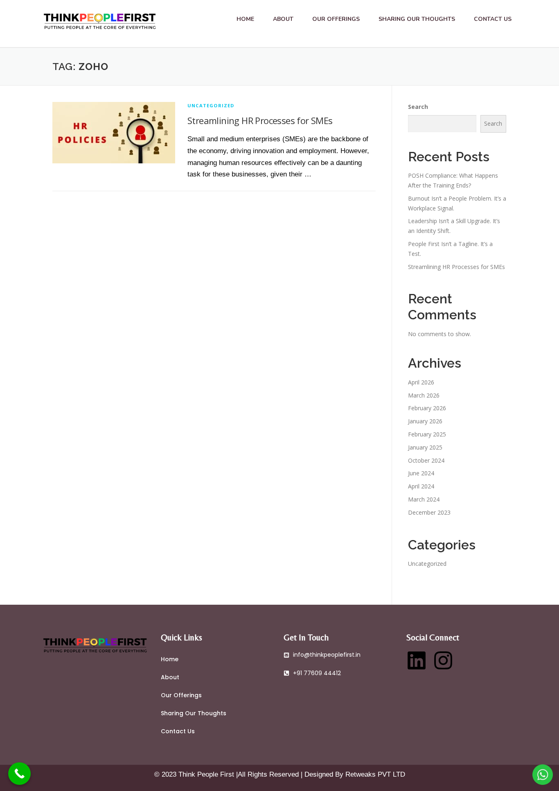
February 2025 (427, 434)
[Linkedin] (416, 660)
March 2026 (424, 395)
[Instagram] (443, 660)
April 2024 (421, 486)
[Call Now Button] (19, 773)
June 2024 (421, 473)
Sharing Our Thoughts (417, 19)
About (283, 19)
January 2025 (425, 447)
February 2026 (427, 408)
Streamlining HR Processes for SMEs (260, 120)
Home (245, 19)
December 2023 (429, 512)
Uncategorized (210, 105)
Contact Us (493, 19)
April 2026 (421, 382)
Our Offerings (336, 19)
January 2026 (425, 421)
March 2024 (424, 499)
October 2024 (426, 460)
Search (418, 107)
